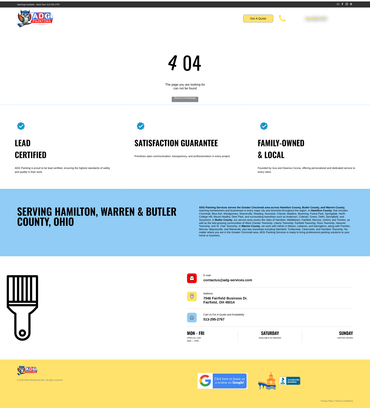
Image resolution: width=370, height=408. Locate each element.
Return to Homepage (185, 98)
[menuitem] (128, 18)
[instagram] (347, 4)
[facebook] (342, 4)
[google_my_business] (351, 4)
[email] (338, 4)
